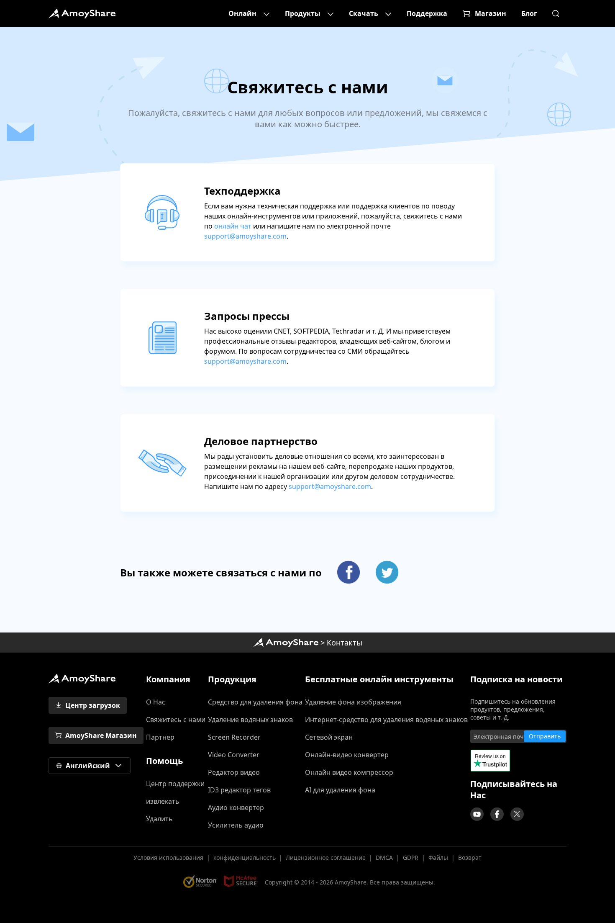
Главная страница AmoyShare (82, 13)
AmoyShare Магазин (101, 735)
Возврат (470, 857)
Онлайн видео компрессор (349, 772)
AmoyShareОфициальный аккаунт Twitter (517, 814)
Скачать (363, 13)
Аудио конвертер (236, 807)
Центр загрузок (92, 705)
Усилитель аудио (236, 825)
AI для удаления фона (340, 789)
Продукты (302, 13)
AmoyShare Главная (82, 679)
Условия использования (168, 857)
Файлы (438, 857)
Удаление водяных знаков (250, 719)
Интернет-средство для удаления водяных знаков (386, 719)
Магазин (490, 13)
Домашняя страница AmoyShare (285, 642)
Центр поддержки (175, 783)
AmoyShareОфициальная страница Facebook (497, 814)
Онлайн (242, 13)
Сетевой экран (329, 737)
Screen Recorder (234, 737)
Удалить (159, 818)
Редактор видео (234, 772)
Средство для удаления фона (255, 702)
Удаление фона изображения (353, 702)
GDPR (410, 857)
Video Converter (233, 754)
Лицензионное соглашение (326, 857)
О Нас (155, 702)
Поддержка (427, 13)
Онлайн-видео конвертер (347, 754)
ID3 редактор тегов (239, 789)
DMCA (384, 857)
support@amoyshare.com (245, 236)
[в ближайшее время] (477, 814)
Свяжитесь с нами (175, 719)
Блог (529, 13)
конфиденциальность (244, 857)
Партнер (160, 737)
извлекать (162, 801)
